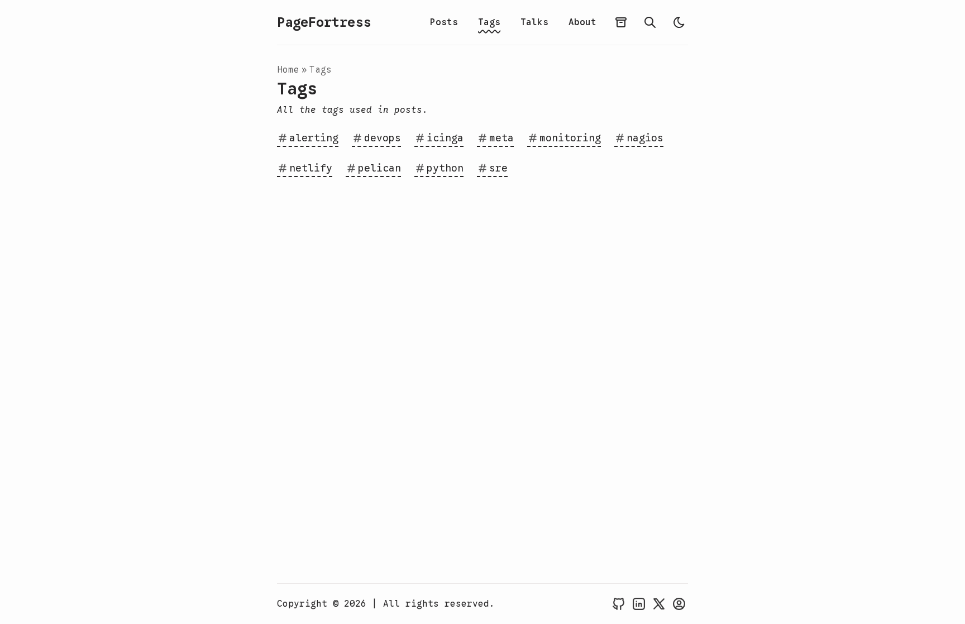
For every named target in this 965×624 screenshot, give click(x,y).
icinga (445, 138)
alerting (313, 138)
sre (498, 168)
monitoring (570, 138)
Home (288, 69)
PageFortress (324, 22)
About (582, 22)
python (445, 168)
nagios (645, 138)
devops (382, 138)
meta (501, 138)
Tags (489, 22)
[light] (679, 22)
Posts (444, 22)
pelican (379, 168)
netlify (310, 168)
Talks (534, 22)
